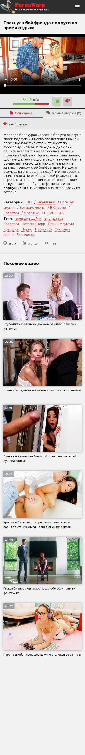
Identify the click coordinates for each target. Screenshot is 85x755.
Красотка (11, 229)
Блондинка (25, 235)
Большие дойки (28, 218)
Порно (26, 229)
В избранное (18, 124)
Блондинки (45, 202)
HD (29, 202)
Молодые (31, 213)
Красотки (11, 213)
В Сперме (58, 208)
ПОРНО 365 (53, 213)
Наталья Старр (33, 224)
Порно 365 (43, 229)
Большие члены (32, 208)
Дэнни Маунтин (61, 224)
